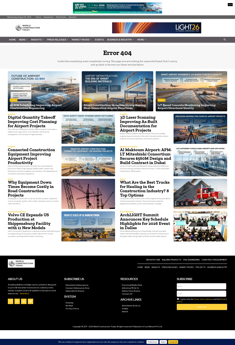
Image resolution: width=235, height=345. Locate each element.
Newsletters (49, 17)
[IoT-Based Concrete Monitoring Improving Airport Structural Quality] (191, 91)
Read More (24, 294)
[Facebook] (10, 301)
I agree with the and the (202, 300)
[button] (225, 39)
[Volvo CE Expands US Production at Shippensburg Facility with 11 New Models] (88, 226)
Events (99, 39)
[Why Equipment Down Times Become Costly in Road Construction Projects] (88, 194)
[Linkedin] (23, 301)
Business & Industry (119, 39)
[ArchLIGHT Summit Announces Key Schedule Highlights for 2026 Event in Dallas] (200, 226)
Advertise (72, 17)
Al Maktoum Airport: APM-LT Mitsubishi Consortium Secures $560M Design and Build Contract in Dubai (146, 156)
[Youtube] (30, 301)
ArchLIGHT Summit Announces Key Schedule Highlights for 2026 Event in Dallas (145, 221)
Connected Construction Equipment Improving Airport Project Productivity (31, 156)
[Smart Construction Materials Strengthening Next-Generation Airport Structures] (117, 91)
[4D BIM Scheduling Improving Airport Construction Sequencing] (43, 91)
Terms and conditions (203, 299)
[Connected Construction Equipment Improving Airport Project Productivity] (88, 161)
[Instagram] (17, 301)
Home (12, 39)
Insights (36, 39)
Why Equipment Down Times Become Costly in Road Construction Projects (31, 189)
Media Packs (61, 17)
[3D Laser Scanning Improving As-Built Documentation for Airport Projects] (200, 129)
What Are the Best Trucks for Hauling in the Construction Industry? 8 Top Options (145, 189)
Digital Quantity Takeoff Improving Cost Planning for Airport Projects (32, 121)
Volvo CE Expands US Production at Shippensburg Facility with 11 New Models (29, 221)
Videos (38, 17)
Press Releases (56, 39)
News (22, 39)
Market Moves (80, 39)
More (140, 39)
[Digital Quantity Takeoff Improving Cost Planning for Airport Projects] (88, 129)
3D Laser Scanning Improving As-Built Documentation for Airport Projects (138, 124)
